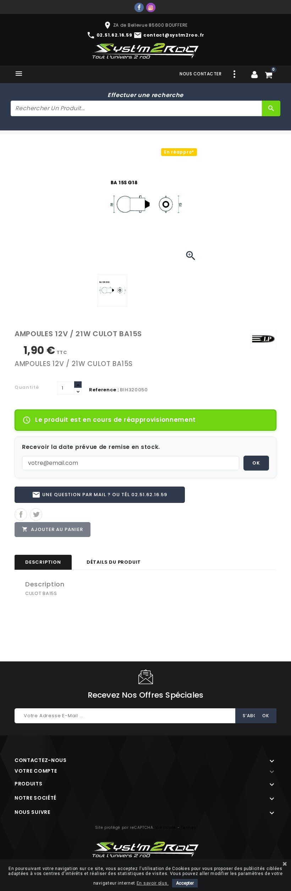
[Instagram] (150, 7)
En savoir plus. (153, 883)
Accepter (185, 883)
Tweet (36, 514)
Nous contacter (200, 74)
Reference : (104, 389)
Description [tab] (43, 562)
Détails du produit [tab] (114, 562)
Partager (21, 514)
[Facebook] (139, 7)
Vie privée (165, 827)
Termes (188, 827)
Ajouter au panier (52, 529)
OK (256, 463)
